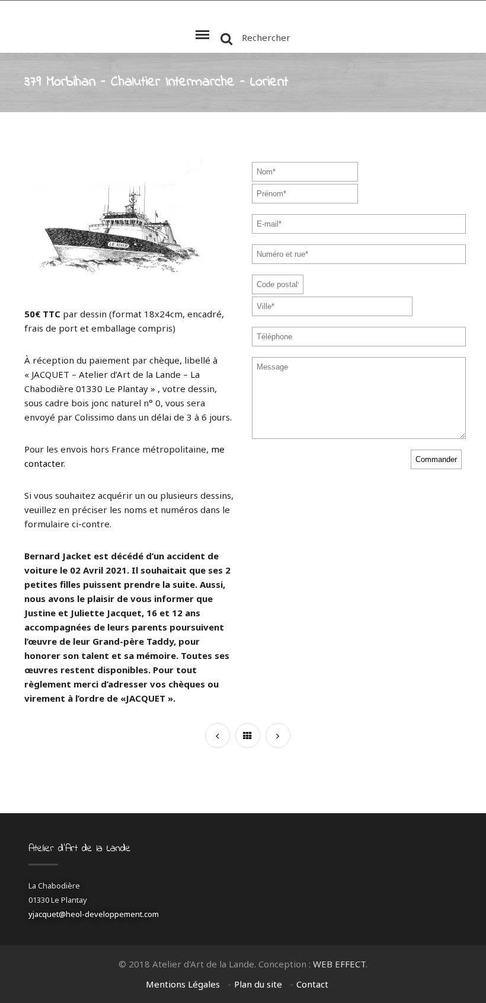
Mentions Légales (183, 984)
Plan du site (258, 984)
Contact (312, 984)
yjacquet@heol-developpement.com (93, 914)
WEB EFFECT (339, 964)
